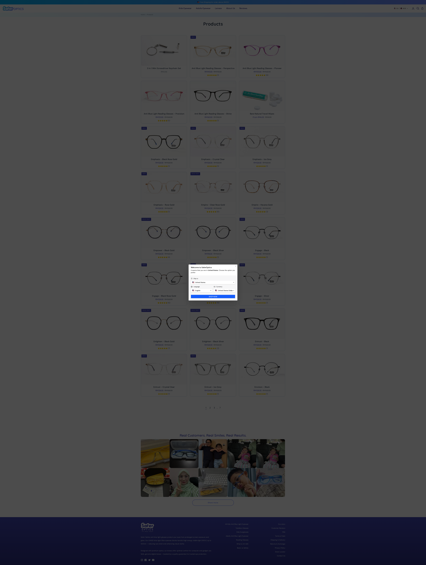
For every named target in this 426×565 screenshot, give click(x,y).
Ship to (195, 279)
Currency (219, 287)
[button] (213, 282)
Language (196, 287)
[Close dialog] (236, 266)
